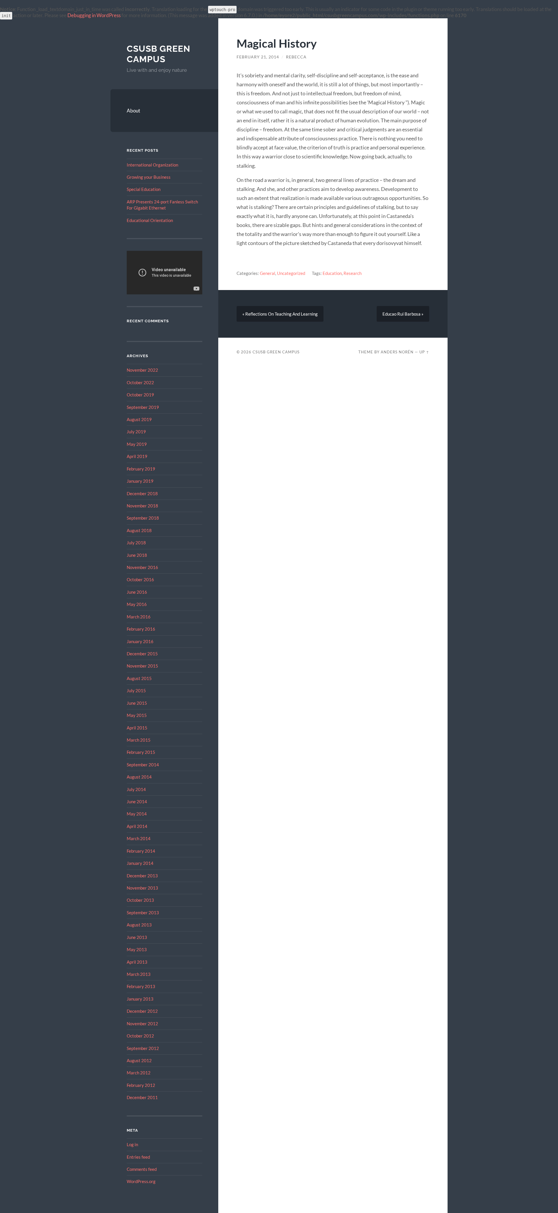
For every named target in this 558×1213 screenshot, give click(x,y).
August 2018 (139, 530)
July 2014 (136, 789)
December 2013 (142, 875)
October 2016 (140, 579)
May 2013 (137, 949)
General (267, 273)
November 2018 (142, 505)
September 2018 (143, 517)
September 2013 (143, 912)
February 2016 (141, 628)
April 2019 (137, 456)
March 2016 (139, 616)
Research (353, 273)
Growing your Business (149, 177)
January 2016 (140, 641)
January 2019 (140, 481)
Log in (132, 1144)
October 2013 (140, 900)
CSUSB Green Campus (158, 54)
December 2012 (142, 1011)
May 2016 (137, 604)
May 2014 (137, 813)
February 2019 (141, 468)
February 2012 (141, 1085)
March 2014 (139, 838)
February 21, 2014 (258, 57)
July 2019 (136, 431)
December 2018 (142, 493)
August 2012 (139, 1060)
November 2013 (142, 887)
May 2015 (137, 715)
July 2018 (136, 542)
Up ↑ (424, 352)
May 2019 (137, 444)
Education (332, 273)
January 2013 (140, 998)
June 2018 (137, 555)
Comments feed (142, 1169)
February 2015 (141, 752)
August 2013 (139, 924)
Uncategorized (291, 273)
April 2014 (137, 826)
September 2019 (143, 407)
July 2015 (136, 690)
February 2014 (141, 851)
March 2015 (139, 740)
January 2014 (140, 863)
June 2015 (137, 703)
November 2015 (142, 665)
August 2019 (139, 419)
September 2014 (143, 764)
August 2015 (139, 678)
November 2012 (142, 1023)
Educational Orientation (150, 220)
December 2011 (142, 1097)
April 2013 (137, 962)
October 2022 (140, 382)
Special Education (143, 189)
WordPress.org (141, 1181)
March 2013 (139, 974)
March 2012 (139, 1072)
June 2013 (137, 937)
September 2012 (143, 1048)
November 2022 (142, 370)
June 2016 (137, 592)
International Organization (152, 164)
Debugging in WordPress (94, 15)
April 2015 (137, 727)
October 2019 (140, 394)
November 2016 (142, 567)
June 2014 (137, 801)
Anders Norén (397, 352)
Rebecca (296, 57)
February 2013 (141, 986)
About (133, 111)
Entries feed (138, 1157)
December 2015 (142, 653)
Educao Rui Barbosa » (402, 313)
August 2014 (139, 776)
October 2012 (140, 1035)
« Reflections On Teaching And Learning (280, 313)
